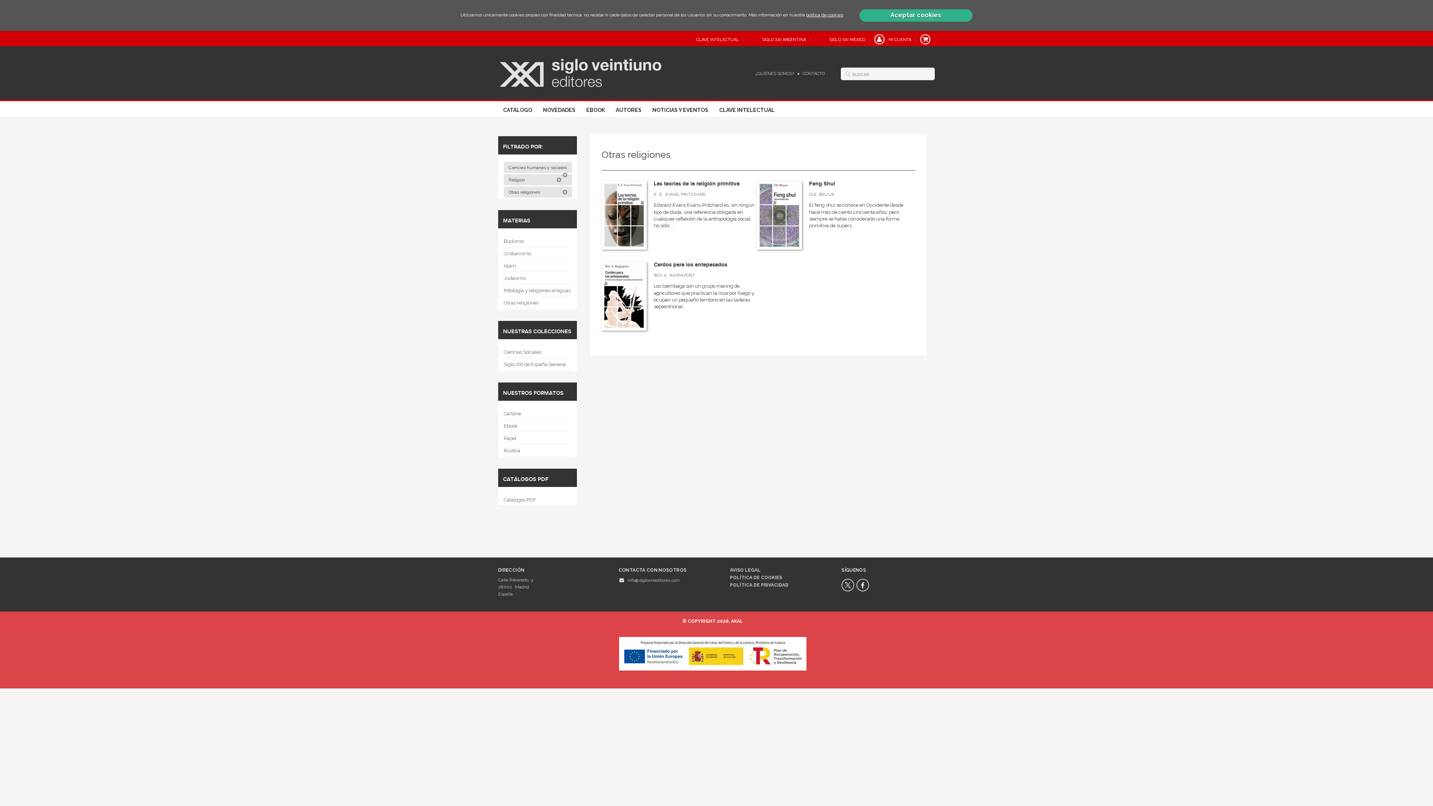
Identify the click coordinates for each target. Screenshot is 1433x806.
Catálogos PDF (520, 500)
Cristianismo (517, 253)
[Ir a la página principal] (580, 72)
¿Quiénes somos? (775, 73)
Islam (510, 266)
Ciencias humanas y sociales (538, 167)
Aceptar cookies (915, 15)
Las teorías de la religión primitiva (697, 183)
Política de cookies (756, 577)
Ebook (595, 110)
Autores (628, 110)
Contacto (814, 73)
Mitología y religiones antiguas (537, 290)
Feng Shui (822, 183)
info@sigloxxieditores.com (654, 580)
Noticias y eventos (680, 110)
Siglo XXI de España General (535, 364)
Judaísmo (514, 278)
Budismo (514, 241)
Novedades (559, 110)
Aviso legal (745, 570)
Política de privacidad (759, 585)
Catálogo (517, 110)
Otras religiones (525, 192)
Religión (517, 179)
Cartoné (512, 413)
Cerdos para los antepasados (690, 264)
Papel (510, 438)
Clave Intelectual (747, 110)
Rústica (512, 450)
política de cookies (824, 15)
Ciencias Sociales (522, 352)
